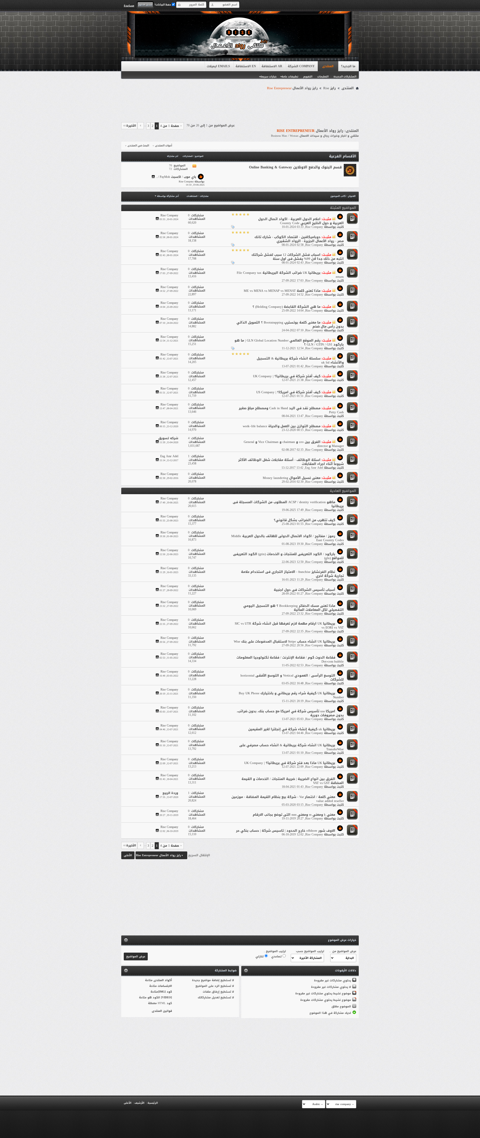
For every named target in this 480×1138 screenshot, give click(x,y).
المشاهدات (192, 196)
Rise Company (314, 227)
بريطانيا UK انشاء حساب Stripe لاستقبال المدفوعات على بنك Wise (284, 641)
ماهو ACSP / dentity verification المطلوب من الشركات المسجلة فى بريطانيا (288, 504)
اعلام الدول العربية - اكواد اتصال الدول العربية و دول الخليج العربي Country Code (301, 221)
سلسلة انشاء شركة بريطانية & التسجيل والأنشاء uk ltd (300, 360)
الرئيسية (153, 1103)
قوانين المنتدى (162, 1011)
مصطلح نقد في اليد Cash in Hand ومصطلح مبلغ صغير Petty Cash (291, 410)
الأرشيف (139, 1103)
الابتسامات (165, 986)
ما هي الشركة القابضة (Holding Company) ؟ (286, 307)
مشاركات (204, 196)
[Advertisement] (240, 105)
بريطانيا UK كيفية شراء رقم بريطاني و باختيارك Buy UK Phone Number (291, 695)
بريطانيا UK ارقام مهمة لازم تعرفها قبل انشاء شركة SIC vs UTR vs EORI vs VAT (289, 625)
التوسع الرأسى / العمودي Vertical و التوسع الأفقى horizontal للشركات (292, 677)
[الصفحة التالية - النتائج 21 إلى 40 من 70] (141, 125)
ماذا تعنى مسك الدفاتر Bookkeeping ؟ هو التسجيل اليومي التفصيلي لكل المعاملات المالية (293, 608)
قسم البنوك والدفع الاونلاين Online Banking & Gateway (295, 167)
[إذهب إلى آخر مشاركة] (157, 219)
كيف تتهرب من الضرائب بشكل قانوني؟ (304, 520)
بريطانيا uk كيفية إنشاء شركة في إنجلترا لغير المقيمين (291, 729)
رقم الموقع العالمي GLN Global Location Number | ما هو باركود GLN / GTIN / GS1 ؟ (289, 342)
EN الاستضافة (246, 66)
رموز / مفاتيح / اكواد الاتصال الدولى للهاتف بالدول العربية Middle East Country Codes (287, 538)
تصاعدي (276, 956)
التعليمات (322, 76)
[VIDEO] (166, 997)
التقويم (307, 76)
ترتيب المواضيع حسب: (310, 951)
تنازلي (260, 956)
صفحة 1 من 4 (169, 126)
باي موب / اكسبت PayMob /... (176, 177)
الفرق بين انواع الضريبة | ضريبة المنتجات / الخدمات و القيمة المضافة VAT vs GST (293, 781)
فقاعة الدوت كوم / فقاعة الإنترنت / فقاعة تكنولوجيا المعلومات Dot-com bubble (290, 659)
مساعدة (129, 5)
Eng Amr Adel (314, 467)
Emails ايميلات (218, 66)
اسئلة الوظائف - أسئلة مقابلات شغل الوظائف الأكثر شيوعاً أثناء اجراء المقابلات (291, 462)
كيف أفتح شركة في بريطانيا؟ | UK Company (286, 376)
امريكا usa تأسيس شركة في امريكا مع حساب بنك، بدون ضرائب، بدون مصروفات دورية (290, 713)
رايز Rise (329, 88)
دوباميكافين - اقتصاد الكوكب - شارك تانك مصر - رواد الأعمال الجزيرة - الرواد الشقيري (299, 239)
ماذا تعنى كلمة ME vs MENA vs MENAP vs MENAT (282, 291)
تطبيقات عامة (290, 76)
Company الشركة (301, 66)
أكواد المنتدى (163, 980)
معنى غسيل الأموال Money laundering (291, 478)
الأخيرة (131, 125)
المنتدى (328, 66)
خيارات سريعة (268, 76)
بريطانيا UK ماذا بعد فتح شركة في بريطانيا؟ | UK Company (289, 763)
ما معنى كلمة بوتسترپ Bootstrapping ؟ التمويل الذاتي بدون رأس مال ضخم (290, 324)
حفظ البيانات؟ (163, 4)
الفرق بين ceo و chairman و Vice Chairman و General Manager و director (294, 444)
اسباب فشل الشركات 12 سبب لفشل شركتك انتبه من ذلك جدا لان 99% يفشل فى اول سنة (298, 257)
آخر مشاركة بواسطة (168, 196)
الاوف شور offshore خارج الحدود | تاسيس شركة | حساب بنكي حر (285, 830)
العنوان (352, 196)
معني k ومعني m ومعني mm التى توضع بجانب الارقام (294, 814)
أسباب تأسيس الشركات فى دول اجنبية (304, 590)
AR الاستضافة (272, 66)
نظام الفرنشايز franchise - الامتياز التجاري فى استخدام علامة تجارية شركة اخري (292, 574)
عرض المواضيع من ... (342, 951)
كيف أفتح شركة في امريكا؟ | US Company (288, 392)
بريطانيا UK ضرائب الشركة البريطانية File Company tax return (290, 275)
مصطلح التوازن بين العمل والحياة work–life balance (281, 426)
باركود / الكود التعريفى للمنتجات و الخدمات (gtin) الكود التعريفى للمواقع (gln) (288, 556)
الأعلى (128, 855)
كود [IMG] (165, 991)
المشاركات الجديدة (345, 76)
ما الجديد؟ (348, 66)
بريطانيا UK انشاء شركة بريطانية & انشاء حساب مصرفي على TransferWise (291, 747)
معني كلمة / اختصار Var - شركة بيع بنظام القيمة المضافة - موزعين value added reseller (288, 799)
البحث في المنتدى (138, 146)
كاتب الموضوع (338, 196)
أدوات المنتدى (163, 146)
